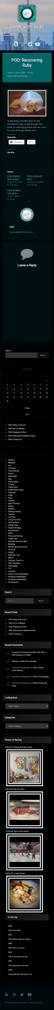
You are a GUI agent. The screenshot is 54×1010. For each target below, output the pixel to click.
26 (28, 397)
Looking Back (13, 522)
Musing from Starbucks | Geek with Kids (28, 652)
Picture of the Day (21, 76)
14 (40, 389)
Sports (11, 557)
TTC (9, 568)
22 (47, 393)
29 (47, 397)
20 (34, 393)
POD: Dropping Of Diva (17, 432)
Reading (11, 544)
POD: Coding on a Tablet (21, 655)
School (11, 552)
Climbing (11, 468)
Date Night (12, 476)
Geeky (10, 506)
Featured (12, 492)
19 (28, 393)
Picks (10, 533)
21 (40, 393)
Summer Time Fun (15, 560)
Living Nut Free (14, 519)
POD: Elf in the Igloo (28, 661)
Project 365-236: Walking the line (20, 974)
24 (14, 397)
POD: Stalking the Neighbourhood (21, 436)
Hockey (11, 514)
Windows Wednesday (17, 576)
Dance (10, 473)
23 (7, 397)
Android (11, 460)
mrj (31, 72)
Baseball (11, 462)
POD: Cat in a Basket (16, 428)
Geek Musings (14, 503)
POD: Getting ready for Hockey (19, 939)
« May (27, 408)
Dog (9, 479)
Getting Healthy (14, 511)
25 (21, 397)
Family (10, 76)
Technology (12, 566)
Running (11, 549)
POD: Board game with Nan (18, 966)
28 (40, 397)
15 (46, 389)
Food (10, 498)
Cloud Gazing (13, 471)
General (11, 509)
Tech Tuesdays (14, 563)
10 (14, 389)
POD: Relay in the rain (17, 425)
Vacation (11, 571)
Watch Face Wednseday (18, 574)
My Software (13, 530)
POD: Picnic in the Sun (16, 948)
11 (21, 389)
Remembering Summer (17, 547)
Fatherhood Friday (15, 490)
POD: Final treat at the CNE (18, 957)
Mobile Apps (13, 525)
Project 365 (12, 538)
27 (34, 397)
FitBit (10, 495)
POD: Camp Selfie (14, 930)
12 (28, 389)
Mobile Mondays (14, 528)
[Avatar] (27, 214)
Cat (9, 465)
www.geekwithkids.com (21, 232)
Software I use (14, 555)
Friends (11, 500)
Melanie (15, 661)
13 (34, 389)
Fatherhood (13, 487)
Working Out (13, 582)
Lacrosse (11, 517)
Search (8, 350)
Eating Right (13, 481)
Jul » (27, 414)
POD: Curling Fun (15, 439)
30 (7, 401)
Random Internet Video (17, 541)
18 (21, 393)
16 (7, 393)
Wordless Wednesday (17, 579)
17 (14, 393)
